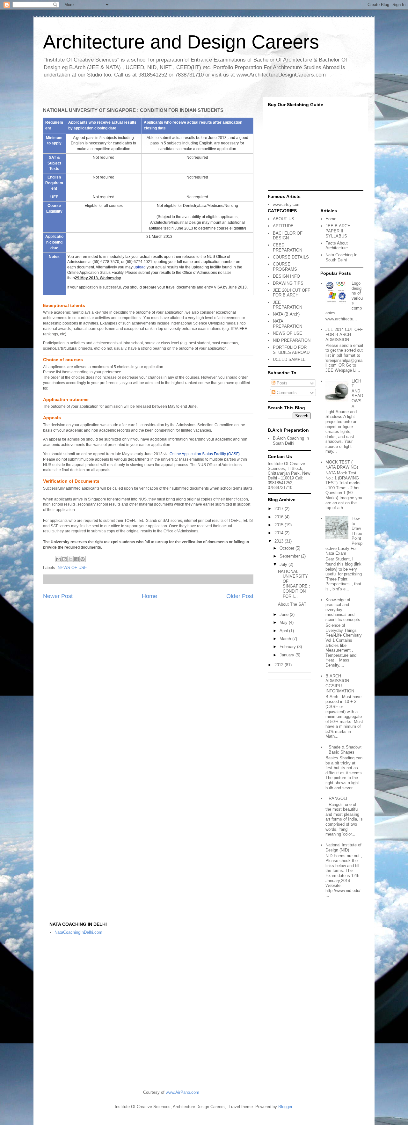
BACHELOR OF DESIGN (287, 236)
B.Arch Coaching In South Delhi (291, 441)
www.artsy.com (287, 204)
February (288, 646)
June (285, 614)
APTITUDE (283, 225)
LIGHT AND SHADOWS (357, 391)
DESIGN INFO (286, 276)
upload (140, 267)
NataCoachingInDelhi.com (78, 932)
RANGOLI (338, 798)
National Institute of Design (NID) (343, 847)
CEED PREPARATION (287, 247)
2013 (279, 541)
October (287, 548)
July (284, 564)
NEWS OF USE (72, 567)
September (290, 556)
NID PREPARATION (291, 340)
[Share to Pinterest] (82, 559)
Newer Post (58, 596)
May (284, 622)
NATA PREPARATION (287, 324)
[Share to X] (70, 559)
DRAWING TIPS (288, 283)
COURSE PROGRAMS (285, 267)
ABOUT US (283, 218)
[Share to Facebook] (76, 559)
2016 (279, 517)
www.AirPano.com (182, 1092)
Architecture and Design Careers (181, 42)
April (284, 630)
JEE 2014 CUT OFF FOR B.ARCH (291, 293)
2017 (279, 508)
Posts (281, 383)
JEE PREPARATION (287, 305)
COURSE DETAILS (291, 257)
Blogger (285, 1106)
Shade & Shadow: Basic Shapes (345, 750)
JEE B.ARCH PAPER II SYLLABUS (337, 230)
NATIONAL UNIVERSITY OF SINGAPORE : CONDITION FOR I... (294, 584)
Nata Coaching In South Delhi (341, 257)
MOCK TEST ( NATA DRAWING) (341, 465)
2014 (279, 532)
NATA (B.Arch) (286, 314)
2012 (279, 664)
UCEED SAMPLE (289, 359)
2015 (279, 524)
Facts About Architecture (336, 246)
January (287, 655)
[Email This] (58, 559)
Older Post (239, 596)
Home (149, 596)
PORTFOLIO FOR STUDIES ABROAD (291, 350)
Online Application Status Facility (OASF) (205, 454)
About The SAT (292, 604)
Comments (286, 392)
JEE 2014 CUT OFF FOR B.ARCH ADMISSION (344, 334)
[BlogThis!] (64, 559)
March (286, 638)
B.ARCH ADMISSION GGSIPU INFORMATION (339, 683)
